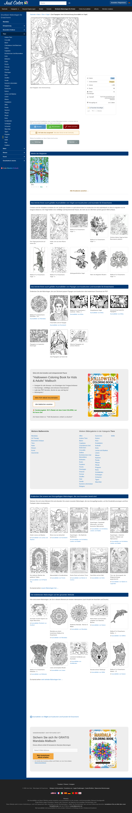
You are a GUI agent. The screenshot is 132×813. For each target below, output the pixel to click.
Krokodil (97, 445)
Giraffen (81, 476)
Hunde (81, 481)
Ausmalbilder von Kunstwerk (58, 325)
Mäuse (97, 455)
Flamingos (82, 469)
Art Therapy (35, 438)
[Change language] (129, 2)
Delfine (81, 452)
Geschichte (35, 453)
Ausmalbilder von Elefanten (39, 674)
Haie (80, 479)
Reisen (33, 448)
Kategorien (14, 9)
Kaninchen (98, 436)
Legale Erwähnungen (78, 788)
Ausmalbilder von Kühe (98, 578)
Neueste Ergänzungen (28, 9)
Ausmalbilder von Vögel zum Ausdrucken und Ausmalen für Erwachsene (84, 203)
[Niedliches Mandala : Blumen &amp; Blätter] (79, 622)
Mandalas (34, 436)
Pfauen (97, 462)
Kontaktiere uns (68, 788)
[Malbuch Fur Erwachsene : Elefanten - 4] (39, 667)
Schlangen (98, 474)
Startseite (4, 9)
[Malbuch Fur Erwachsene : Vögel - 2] (99, 237)
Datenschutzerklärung (40, 762)
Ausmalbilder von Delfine (119, 635)
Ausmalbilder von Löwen (58, 670)
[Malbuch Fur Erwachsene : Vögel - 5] (59, 272)
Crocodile (82, 450)
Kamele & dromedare (86, 484)
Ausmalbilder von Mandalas (38, 318)
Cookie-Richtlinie (89, 788)
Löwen (97, 453)
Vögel (47, 14)
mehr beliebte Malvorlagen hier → (52, 679)
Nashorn (98, 457)
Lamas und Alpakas (101, 450)
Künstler (49, 9)
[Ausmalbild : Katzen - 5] (99, 616)
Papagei (112, 81)
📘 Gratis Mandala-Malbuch (9, 168)
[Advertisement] (54, 104)
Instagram (72, 784)
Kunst (33, 450)
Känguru (82, 486)
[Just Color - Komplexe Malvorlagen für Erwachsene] (69, 793)
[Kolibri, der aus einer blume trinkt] (59, 239)
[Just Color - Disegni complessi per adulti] (62, 793)
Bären (81, 440)
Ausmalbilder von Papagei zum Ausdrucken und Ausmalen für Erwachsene (85, 287)
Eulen (81, 462)
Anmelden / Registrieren (118, 2)
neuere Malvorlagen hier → (49, 588)
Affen (81, 436)
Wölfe (113, 436)
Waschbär (98, 482)
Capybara (82, 443)
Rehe (97, 470)
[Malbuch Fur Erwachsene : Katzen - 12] (119, 667)
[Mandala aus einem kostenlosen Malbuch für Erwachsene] (59, 628)
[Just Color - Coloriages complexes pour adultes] (58, 793)
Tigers (97, 479)
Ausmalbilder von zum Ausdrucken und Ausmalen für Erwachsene (56, 717)
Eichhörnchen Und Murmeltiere (14, 53)
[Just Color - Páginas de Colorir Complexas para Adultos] (72, 793)
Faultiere (82, 464)
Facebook (60, 784)
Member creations (107, 9)
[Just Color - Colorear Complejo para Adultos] (65, 793)
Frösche (81, 471)
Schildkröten (99, 472)
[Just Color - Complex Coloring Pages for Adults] (53, 793)
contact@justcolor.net (76, 806)
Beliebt (41, 9)
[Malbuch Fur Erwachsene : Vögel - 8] (119, 272)
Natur (38, 14)
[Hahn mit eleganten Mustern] (99, 272)
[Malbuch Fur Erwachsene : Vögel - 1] (79, 227)
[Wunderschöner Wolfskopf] (99, 667)
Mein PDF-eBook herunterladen (46, 398)
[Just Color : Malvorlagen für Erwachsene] (16, 2)
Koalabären (99, 443)
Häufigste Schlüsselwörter (56, 788)
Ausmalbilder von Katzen (99, 625)
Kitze (96, 440)
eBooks (96, 9)
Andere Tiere (83, 438)
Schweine (98, 477)
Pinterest (66, 784)
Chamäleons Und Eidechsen (13, 45)
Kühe (97, 448)
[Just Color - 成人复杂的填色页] (76, 793)
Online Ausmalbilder (85, 9)
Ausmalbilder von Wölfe (98, 672)
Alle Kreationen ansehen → (79, 191)
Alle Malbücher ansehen (44, 404)
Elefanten (82, 459)
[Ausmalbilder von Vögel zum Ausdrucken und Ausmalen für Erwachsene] (31, 717)
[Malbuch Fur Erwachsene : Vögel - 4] (39, 272)
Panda (97, 460)
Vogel (112, 78)
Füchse (81, 474)
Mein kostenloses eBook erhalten (43, 756)
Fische (81, 467)
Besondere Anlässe (37, 440)
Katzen (97, 438)
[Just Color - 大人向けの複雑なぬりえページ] (80, 793)
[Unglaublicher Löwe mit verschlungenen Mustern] (59, 665)
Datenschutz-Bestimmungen (102, 788)
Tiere (43, 14)
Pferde (97, 465)
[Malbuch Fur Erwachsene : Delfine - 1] (119, 628)
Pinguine (98, 467)
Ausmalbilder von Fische (58, 578)
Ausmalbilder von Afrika (76, 314)
